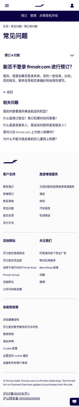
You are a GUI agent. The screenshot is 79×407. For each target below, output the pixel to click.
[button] (7, 5)
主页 (5, 26)
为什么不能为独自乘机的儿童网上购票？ (30, 139)
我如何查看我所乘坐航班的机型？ (26, 111)
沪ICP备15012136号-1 (16, 393)
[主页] (39, 5)
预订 (24, 15)
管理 (33, 15)
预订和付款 (31, 26)
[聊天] (74, 401)
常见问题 (16, 26)
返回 (9, 92)
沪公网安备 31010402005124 (21, 398)
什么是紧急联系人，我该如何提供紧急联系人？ (35, 125)
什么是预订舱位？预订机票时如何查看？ (30, 118)
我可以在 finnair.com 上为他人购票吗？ (29, 132)
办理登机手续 (49, 15)
